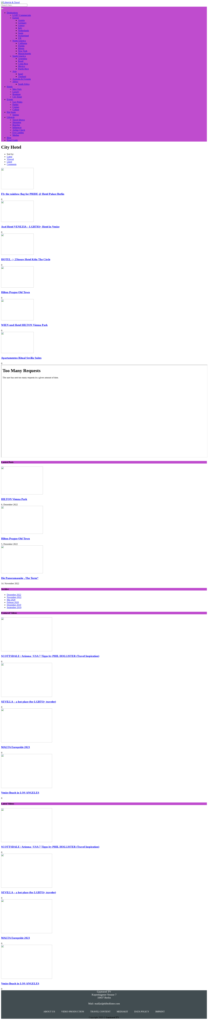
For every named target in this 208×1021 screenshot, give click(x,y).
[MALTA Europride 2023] (26, 741)
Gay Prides (17, 102)
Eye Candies (18, 132)
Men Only (17, 89)
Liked (9, 162)
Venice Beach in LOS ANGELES (20, 792)
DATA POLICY (141, 1011)
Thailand (22, 76)
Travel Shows (18, 120)
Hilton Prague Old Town (15, 292)
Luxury (15, 92)
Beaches (16, 125)
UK (20, 38)
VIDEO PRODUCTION (72, 1011)
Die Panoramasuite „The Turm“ (19, 578)
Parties (15, 104)
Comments (11, 164)
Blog (9, 137)
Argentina (22, 58)
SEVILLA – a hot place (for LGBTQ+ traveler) (28, 701)
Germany (22, 23)
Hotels (10, 86)
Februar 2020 (13, 602)
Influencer (17, 127)
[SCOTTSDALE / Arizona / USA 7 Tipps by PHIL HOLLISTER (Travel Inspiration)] (26, 650)
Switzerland (23, 35)
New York (22, 51)
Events (10, 99)
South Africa (23, 84)
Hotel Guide (12, 140)
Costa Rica (23, 63)
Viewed (10, 159)
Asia (14, 71)
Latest (9, 156)
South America (19, 56)
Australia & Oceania (21, 79)
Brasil (20, 61)
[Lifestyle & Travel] (10, 2)
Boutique (16, 94)
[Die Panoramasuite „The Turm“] (22, 572)
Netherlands (23, 30)
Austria (21, 20)
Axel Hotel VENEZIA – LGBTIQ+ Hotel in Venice (30, 226)
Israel (20, 74)
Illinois (21, 48)
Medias (15, 135)
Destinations (12, 12)
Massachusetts (24, 53)
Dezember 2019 (14, 605)
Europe (15, 18)
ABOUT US (49, 1011)
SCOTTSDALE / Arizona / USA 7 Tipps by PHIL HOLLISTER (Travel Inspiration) (50, 656)
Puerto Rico (23, 69)
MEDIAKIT (122, 1011)
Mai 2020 (11, 600)
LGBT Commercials (21, 15)
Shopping (16, 122)
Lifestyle (11, 117)
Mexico (21, 66)
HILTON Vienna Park (14, 499)
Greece (21, 25)
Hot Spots (11, 112)
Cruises (15, 107)
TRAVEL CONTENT (100, 1011)
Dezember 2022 (14, 594)
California (22, 43)
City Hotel (17, 97)
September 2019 (14, 607)
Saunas (15, 115)
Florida (21, 46)
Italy (20, 28)
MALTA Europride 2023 (15, 747)
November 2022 (14, 597)
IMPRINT (160, 1011)
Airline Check (18, 130)
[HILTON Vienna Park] (22, 493)
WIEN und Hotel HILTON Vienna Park (24, 325)
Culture (15, 109)
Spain (20, 33)
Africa (15, 81)
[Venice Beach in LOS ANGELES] (26, 787)
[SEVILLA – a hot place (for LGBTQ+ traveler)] (26, 696)
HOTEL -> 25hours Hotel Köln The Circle (25, 259)
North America (19, 41)
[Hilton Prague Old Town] (22, 533)
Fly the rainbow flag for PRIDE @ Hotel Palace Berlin (32, 193)
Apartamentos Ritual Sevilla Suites (21, 357)
